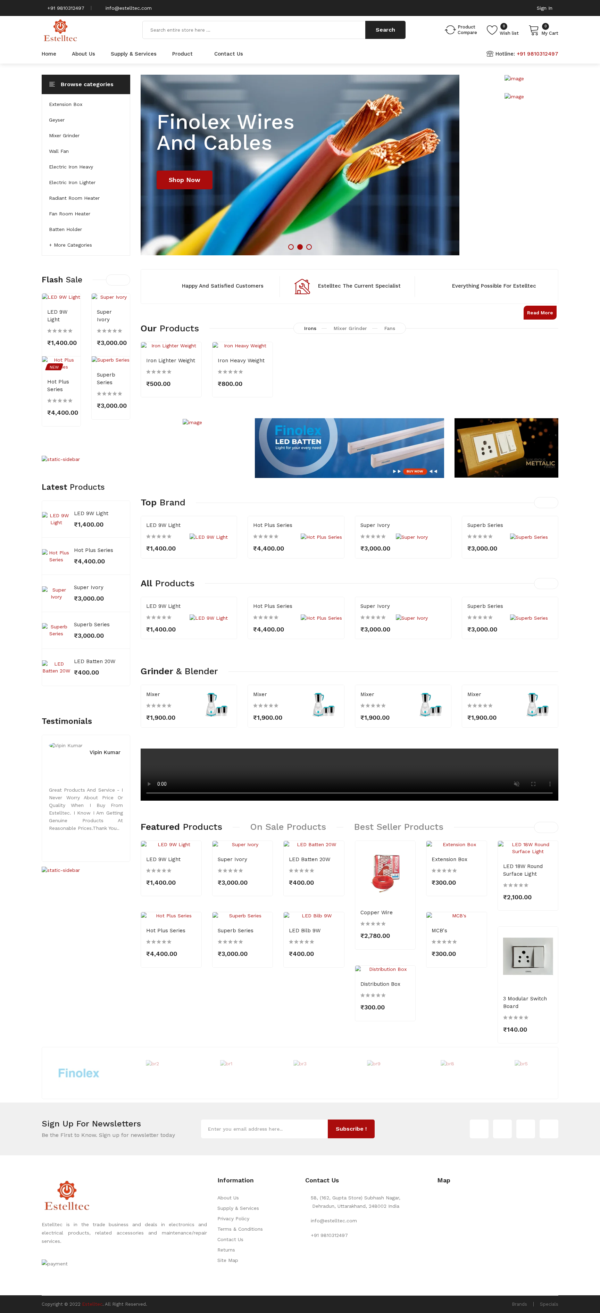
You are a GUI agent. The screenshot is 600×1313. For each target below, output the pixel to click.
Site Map (227, 1260)
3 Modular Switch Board (525, 1002)
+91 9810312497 (64, 8)
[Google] (502, 1129)
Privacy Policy (233, 1218)
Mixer (153, 694)
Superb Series (92, 624)
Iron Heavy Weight (241, 360)
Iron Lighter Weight (170, 360)
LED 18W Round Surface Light (523, 870)
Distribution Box (380, 984)
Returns (226, 1250)
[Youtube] (549, 1129)
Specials (549, 1304)
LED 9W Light (91, 513)
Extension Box (449, 859)
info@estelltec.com (128, 8)
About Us (228, 1197)
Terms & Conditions (240, 1229)
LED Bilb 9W (304, 930)
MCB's (439, 930)
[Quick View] (70, 357)
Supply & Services (238, 1208)
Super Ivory (88, 587)
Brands (519, 1304)
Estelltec (92, 1304)
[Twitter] (479, 1129)
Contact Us (230, 1239)
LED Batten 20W (94, 661)
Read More (540, 312)
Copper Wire (376, 912)
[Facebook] (525, 1129)
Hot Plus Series (93, 550)
